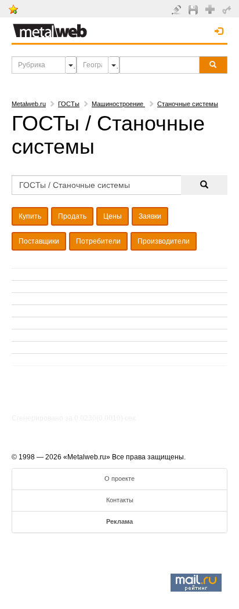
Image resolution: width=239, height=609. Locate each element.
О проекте (119, 478)
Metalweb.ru (29, 103)
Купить (30, 216)
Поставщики (39, 241)
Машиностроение (118, 103)
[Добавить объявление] (178, 9)
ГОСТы (68, 103)
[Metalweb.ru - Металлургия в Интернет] (50, 27)
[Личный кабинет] (228, 9)
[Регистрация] (211, 8)
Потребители (98, 241)
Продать (72, 216)
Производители (163, 241)
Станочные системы (187, 103)
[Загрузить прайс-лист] (195, 9)
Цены (112, 216)
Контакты (119, 499)
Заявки (150, 216)
